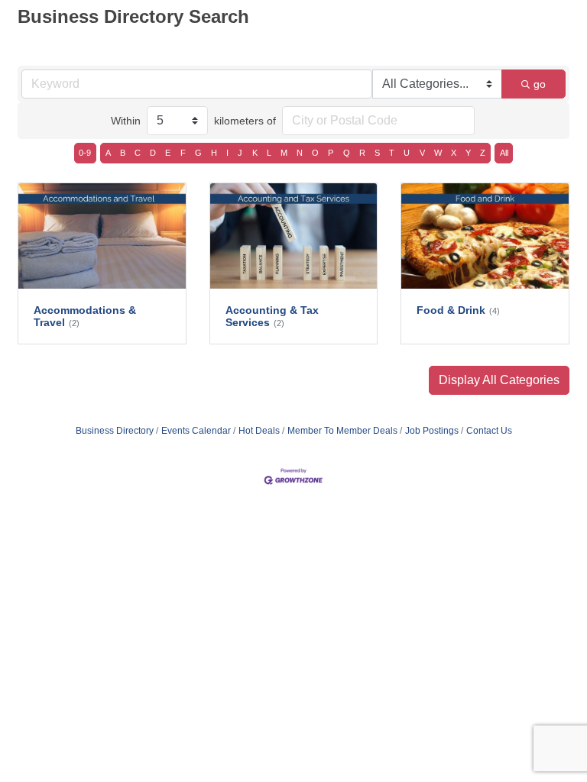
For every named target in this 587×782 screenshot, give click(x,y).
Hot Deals (259, 430)
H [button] (214, 152)
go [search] (539, 84)
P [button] (330, 152)
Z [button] (482, 152)
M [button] (284, 152)
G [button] (198, 152)
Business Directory (115, 430)
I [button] (227, 152)
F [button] (183, 152)
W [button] (438, 152)
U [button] (407, 152)
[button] (499, 380)
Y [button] (468, 152)
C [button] (138, 152)
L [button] (269, 152)
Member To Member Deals (342, 430)
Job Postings (432, 430)
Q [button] (346, 152)
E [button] (167, 152)
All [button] (504, 152)
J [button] (240, 152)
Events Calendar (196, 430)
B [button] (122, 152)
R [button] (362, 152)
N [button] (300, 152)
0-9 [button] (85, 152)
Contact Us (489, 430)
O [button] (315, 152)
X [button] (453, 152)
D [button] (153, 152)
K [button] (255, 152)
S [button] (377, 152)
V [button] (422, 152)
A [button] (108, 152)
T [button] (391, 152)
